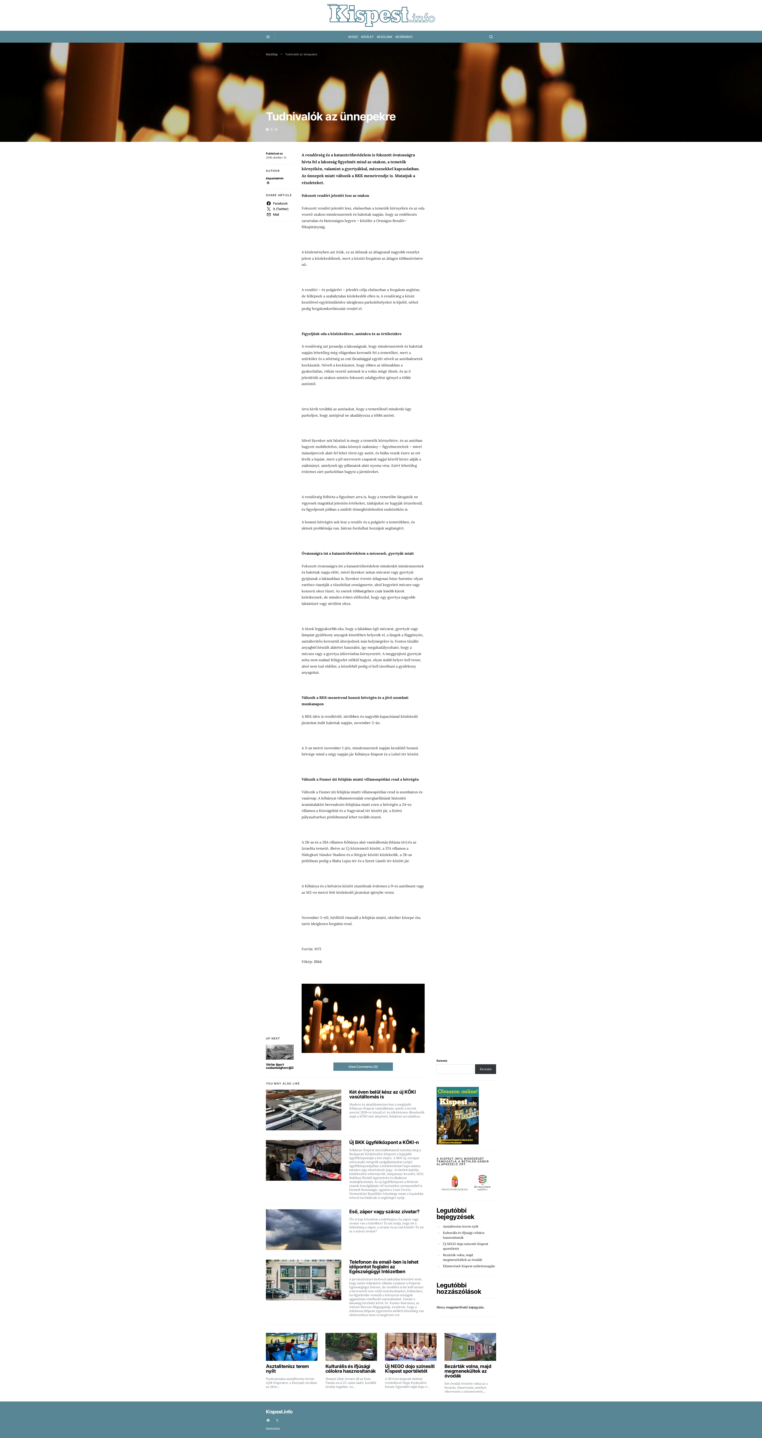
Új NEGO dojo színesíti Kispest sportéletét (465, 1246)
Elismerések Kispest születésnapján (469, 1266)
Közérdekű (403, 36)
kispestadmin (275, 178)
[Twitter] (277, 1420)
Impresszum (273, 1428)
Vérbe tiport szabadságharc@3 (280, 1066)
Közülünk (384, 36)
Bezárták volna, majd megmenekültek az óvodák (462, 1257)
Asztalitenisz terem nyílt (460, 1226)
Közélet (367, 36)
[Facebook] (268, 1420)
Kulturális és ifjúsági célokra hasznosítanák (463, 1235)
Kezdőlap (272, 54)
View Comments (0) (363, 1067)
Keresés (442, 1060)
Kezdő (353, 36)
